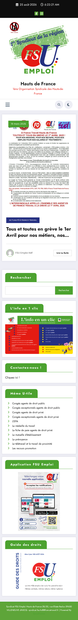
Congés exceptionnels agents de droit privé (35, 417)
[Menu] (7, 104)
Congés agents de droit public (28, 403)
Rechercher (20, 277)
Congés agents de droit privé (27, 412)
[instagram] (41, 13)
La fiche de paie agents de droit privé (32, 430)
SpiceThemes (39, 613)
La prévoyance (19, 439)
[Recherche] (59, 105)
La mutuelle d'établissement (26, 435)
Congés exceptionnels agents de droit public (36, 408)
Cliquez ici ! (12, 377)
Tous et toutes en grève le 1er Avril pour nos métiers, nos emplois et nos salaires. (38, 232)
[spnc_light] (68, 104)
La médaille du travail (23, 426)
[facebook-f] (36, 13)
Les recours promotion (24, 448)
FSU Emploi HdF (24, 252)
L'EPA (15, 421)
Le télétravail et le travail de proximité (32, 444)
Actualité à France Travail (23, 220)
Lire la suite (63, 252)
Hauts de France (38, 83)
